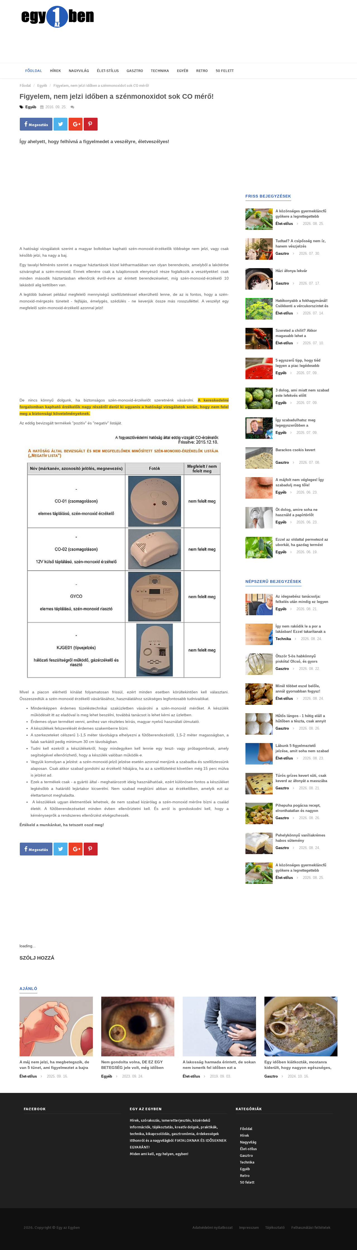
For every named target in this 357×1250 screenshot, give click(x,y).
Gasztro (135, 70)
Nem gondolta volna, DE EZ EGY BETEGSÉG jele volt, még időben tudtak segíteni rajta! (132, 1067)
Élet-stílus (108, 70)
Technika (160, 70)
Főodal (25, 85)
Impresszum (249, 1227)
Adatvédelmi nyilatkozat (212, 1227)
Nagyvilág (79, 70)
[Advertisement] (155, 46)
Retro (202, 70)
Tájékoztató (275, 1227)
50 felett (225, 70)
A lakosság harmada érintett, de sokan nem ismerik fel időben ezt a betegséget (219, 1067)
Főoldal (33, 70)
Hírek (55, 70)
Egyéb (182, 70)
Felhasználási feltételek (311, 1227)
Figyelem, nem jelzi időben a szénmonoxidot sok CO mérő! (101, 85)
